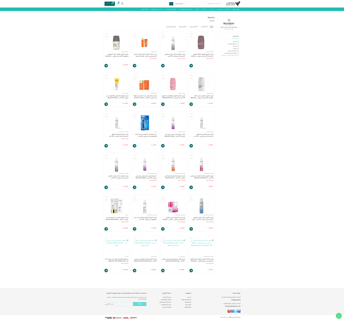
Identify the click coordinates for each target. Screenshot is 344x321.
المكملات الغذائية (171, 9)
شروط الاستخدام (166, 307)
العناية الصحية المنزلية (186, 9)
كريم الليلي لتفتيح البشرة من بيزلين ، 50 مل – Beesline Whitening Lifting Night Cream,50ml (173, 261)
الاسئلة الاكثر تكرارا (186, 299)
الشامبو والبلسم (232, 44)
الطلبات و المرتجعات (166, 299)
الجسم (235, 41)
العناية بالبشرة (154, 51)
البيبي (211, 9)
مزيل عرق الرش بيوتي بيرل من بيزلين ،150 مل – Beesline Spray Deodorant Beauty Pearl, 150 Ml (174, 136)
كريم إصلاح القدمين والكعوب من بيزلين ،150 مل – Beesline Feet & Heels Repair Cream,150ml (117, 98)
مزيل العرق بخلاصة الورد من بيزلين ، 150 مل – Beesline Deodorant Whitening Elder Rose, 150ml (201, 178)
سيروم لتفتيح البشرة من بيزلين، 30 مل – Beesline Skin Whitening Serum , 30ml (116, 261)
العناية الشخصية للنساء (230, 53)
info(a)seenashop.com (232, 306)
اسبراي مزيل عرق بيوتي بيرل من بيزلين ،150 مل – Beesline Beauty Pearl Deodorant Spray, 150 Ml (146, 178)
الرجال (197, 9)
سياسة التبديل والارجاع (165, 302)
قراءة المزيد (191, 65)
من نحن (189, 297)
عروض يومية (235, 9)
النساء (204, 9)
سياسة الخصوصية (166, 304)
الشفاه (235, 46)
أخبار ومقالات (144, 9)
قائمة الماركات (187, 307)
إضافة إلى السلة (106, 65)
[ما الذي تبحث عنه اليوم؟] (171, 3)
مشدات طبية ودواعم (157, 9)
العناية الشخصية (232, 51)
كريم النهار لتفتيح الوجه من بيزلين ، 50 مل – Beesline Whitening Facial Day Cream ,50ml (145, 261)
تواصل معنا (188, 304)
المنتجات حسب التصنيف (223, 9)
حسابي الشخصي (167, 297)
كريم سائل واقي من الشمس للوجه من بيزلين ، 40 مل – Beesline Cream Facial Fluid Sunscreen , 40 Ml (145, 98)
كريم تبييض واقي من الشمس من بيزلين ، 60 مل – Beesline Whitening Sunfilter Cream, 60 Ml (116, 219)
